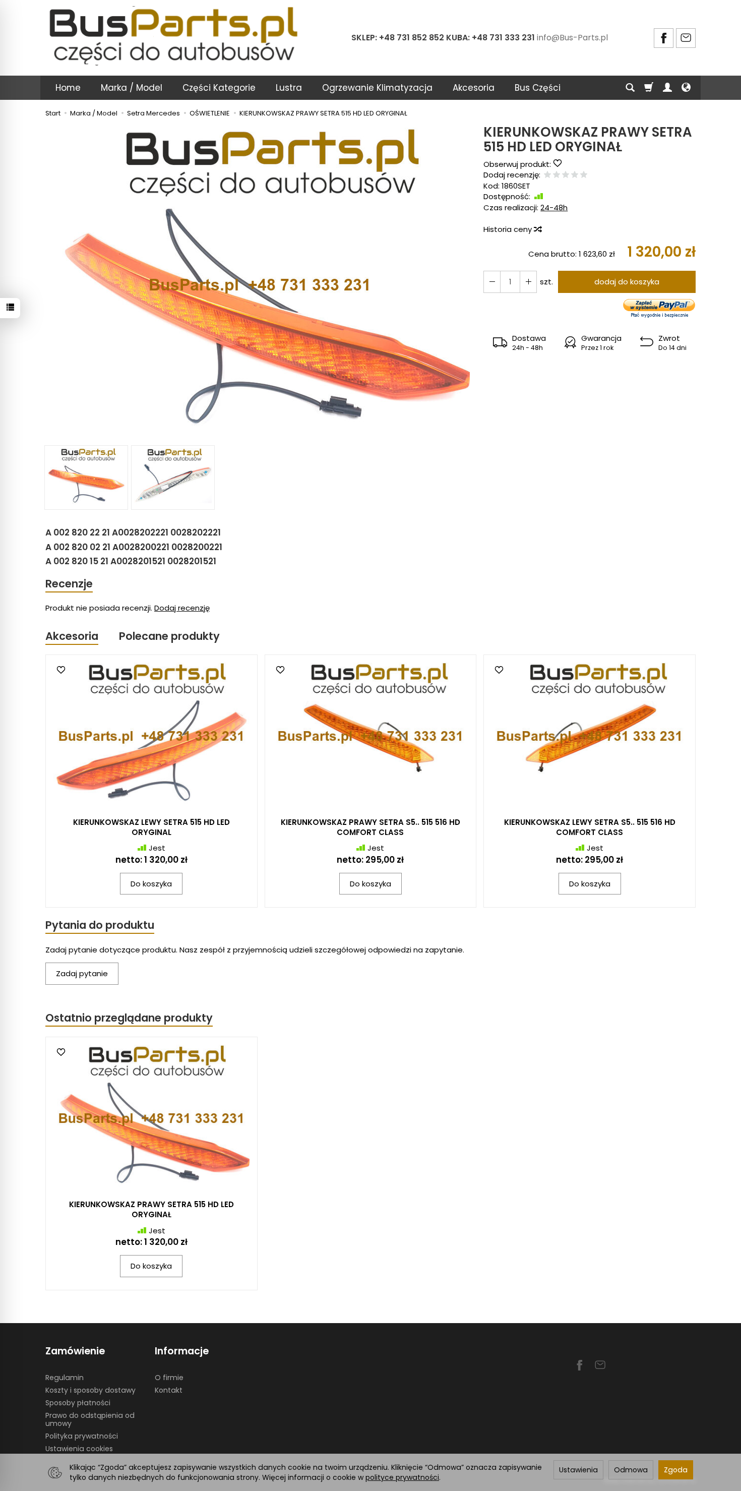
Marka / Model (131, 88)
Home (68, 88)
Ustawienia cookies (79, 1449)
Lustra (289, 88)
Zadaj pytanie (82, 973)
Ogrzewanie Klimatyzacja (377, 88)
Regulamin (64, 1378)
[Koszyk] (648, 88)
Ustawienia (578, 1470)
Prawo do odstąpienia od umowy (90, 1419)
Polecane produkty (169, 636)
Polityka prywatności (81, 1436)
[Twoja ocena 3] (565, 175)
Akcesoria (474, 88)
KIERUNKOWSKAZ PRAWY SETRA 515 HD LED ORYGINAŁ (151, 1209)
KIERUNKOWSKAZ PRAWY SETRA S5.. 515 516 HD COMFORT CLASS (370, 827)
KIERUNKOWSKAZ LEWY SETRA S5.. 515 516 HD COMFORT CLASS (589, 827)
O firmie (169, 1378)
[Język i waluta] (686, 88)
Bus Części (538, 88)
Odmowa (631, 1470)
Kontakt (168, 1390)
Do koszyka (151, 883)
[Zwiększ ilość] (492, 281)
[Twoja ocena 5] (583, 175)
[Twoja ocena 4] (574, 175)
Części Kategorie (219, 88)
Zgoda (676, 1470)
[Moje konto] (667, 88)
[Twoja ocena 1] (547, 175)
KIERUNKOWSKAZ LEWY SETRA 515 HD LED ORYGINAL (151, 827)
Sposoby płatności (77, 1403)
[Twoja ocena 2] (556, 175)
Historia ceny (508, 229)
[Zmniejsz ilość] (528, 281)
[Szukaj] (630, 88)
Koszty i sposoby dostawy (90, 1390)
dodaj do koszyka (626, 281)
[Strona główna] (175, 36)
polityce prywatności (402, 1477)
